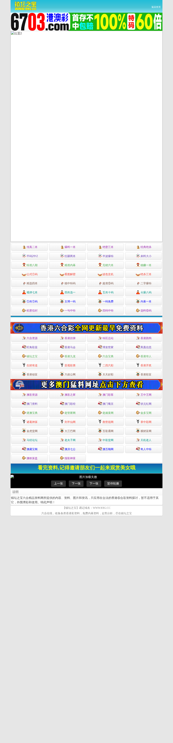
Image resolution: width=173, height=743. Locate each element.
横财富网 (146, 431)
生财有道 (32, 365)
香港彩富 (146, 374)
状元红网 (146, 403)
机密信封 (32, 310)
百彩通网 (108, 431)
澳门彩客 (108, 394)
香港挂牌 (70, 338)
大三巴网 (70, 431)
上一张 (58, 483)
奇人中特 (146, 449)
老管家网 (70, 412)
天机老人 (146, 440)
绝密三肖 (108, 247)
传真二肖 (32, 247)
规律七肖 (32, 292)
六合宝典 (108, 356)
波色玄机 (108, 274)
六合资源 (32, 338)
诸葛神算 (32, 422)
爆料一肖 (70, 247)
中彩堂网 (108, 440)
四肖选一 (70, 292)
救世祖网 (108, 422)
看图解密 (70, 274)
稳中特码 (70, 283)
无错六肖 (108, 265)
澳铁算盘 (32, 458)
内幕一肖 (146, 301)
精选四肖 (32, 283)
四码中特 (108, 310)
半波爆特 (108, 256)
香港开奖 (146, 365)
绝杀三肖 (146, 274)
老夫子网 (70, 440)
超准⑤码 (108, 283)
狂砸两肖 (70, 256)
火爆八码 (146, 292)
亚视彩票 (70, 365)
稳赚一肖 (146, 265)
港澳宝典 (32, 412)
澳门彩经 (70, 403)
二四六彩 (108, 365)
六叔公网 (70, 374)
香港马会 (70, 347)
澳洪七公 (70, 449)
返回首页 (156, 7)
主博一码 (70, 301)
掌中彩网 (146, 422)
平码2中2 (32, 256)
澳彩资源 (32, 394)
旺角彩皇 (32, 347)
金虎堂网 (32, 431)
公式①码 (32, 274)
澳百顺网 (108, 449)
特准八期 (32, 265)
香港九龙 (70, 356)
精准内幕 (70, 265)
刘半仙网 (70, 422)
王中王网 (146, 394)
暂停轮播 (113, 483)
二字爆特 (146, 283)
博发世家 (108, 347)
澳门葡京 (108, 403)
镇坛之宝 (32, 356)
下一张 (76, 483)
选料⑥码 (146, 310)
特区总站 (108, 338)
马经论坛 (32, 440)
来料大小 (146, 256)
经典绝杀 (146, 247)
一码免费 (108, 301)
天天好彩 (108, 374)
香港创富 (32, 374)
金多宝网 (146, 412)
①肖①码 (32, 301)
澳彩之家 (70, 394)
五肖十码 (108, 292)
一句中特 (70, 310)
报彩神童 (70, 458)
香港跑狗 (146, 338)
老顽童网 (108, 412)
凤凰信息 (146, 347)
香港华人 (146, 356)
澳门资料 (32, 403)
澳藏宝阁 (32, 449)
